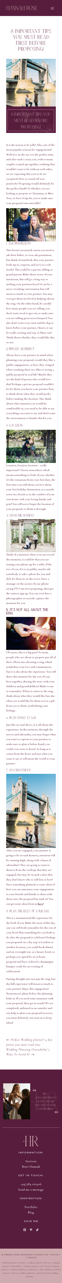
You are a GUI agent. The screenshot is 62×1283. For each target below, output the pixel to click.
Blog (31, 1212)
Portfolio (31, 1207)
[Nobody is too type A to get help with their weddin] (16, 1101)
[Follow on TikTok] (37, 1229)
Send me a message (31, 1189)
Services (31, 1161)
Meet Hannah (31, 1166)
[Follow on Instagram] (24, 1229)
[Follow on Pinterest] (31, 1229)
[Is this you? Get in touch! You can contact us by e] (45, 1101)
